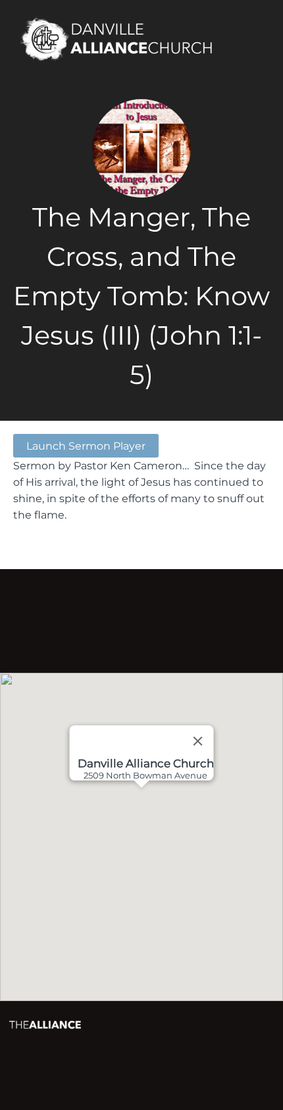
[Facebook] (122, 617)
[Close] (198, 741)
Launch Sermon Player (85, 445)
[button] (165, 836)
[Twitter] (160, 617)
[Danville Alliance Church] (123, 40)
